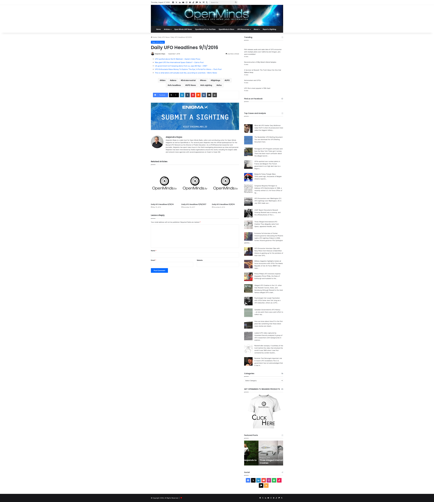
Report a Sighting (269, 29)
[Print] (214, 95)
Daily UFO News (164, 37)
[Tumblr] (187, 95)
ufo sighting (207, 85)
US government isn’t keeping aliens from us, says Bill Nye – (181, 66)
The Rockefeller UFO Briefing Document (268, 137)
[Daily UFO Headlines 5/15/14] (164, 184)
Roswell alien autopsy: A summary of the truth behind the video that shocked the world (268, 348)
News (203, 80)
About (256, 29)
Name (153, 251)
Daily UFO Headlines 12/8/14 (223, 204)
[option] (263, 453)
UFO (228, 80)
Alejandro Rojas (160, 54)
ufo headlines (175, 85)
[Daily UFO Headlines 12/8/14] (225, 184)
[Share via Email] (209, 95)
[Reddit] (198, 95)
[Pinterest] (193, 95)
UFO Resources (243, 29)
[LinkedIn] (182, 95)
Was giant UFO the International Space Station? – (179, 62)
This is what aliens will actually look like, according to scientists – (186, 73)
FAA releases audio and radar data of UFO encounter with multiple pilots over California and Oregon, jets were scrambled (263, 52)
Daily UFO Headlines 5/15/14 (162, 204)
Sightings (216, 80)
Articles (167, 29)
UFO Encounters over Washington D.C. (268, 198)
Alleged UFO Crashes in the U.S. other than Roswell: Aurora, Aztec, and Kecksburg (268, 287)
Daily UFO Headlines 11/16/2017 (193, 204)
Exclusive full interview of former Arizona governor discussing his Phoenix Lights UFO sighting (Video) (268, 235)
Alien (163, 80)
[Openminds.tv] (217, 15)
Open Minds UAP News (183, 29)
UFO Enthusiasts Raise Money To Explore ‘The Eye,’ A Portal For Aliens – (188, 69)
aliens (173, 80)
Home (158, 29)
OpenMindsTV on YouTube (205, 29)
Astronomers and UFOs (252, 80)
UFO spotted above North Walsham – (177, 59)
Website (200, 260)
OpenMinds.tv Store (226, 29)
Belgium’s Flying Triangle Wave (265, 174)
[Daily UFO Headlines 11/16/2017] (195, 184)
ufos (220, 85)
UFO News (191, 85)
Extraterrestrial (189, 80)
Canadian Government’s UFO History (267, 310)
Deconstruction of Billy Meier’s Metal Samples (260, 62)
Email (153, 260)
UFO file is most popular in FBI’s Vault (257, 88)
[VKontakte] (204, 95)
